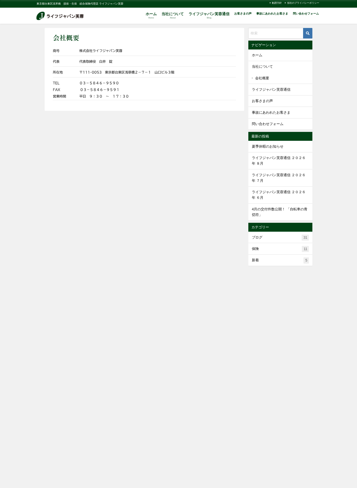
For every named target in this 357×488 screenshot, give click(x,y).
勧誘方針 (277, 2)
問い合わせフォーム (306, 13)
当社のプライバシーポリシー (303, 2)
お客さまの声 (243, 13)
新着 (279, 260)
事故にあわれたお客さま (272, 13)
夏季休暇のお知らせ (267, 146)
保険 (279, 249)
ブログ (279, 237)
